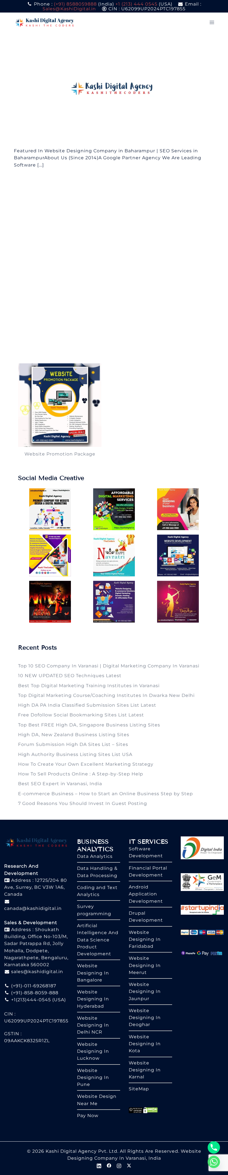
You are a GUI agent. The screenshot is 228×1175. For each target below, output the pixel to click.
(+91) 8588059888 (75, 4)
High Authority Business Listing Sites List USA (75, 754)
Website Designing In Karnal (145, 1070)
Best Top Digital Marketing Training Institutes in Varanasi (89, 685)
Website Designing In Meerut (145, 965)
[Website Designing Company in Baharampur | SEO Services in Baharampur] (114, 89)
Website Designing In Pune (93, 1077)
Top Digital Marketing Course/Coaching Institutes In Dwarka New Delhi (106, 695)
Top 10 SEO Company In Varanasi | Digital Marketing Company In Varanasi (108, 666)
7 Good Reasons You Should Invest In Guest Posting (82, 803)
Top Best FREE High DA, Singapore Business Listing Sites (89, 725)
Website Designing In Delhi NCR (93, 1025)
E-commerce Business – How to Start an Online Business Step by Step (105, 793)
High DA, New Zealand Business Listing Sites (73, 734)
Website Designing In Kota (145, 1044)
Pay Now (87, 1115)
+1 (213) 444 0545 (136, 4)
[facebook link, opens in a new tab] (109, 1165)
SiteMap (139, 1088)
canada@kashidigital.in (33, 908)
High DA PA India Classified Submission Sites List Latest (87, 705)
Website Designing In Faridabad (145, 939)
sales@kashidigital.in (37, 971)
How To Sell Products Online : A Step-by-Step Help (80, 774)
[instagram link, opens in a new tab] (119, 1165)
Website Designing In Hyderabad (93, 999)
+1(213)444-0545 (30, 999)
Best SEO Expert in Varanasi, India (60, 783)
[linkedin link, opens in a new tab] (99, 1165)
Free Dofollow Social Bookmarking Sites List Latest (81, 715)
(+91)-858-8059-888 (34, 992)
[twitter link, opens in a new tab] (129, 1165)
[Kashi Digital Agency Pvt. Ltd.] (44, 22)
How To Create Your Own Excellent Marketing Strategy (85, 764)
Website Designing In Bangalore (93, 973)
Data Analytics (95, 856)
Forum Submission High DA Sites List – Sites (73, 744)
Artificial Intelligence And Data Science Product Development (97, 939)
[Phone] (214, 1147)
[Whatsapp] (214, 1162)
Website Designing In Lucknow (93, 1051)
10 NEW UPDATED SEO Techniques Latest (70, 675)
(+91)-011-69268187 (33, 985)
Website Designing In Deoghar (145, 1017)
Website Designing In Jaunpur (145, 991)
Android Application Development (146, 894)
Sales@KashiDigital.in (69, 8)
